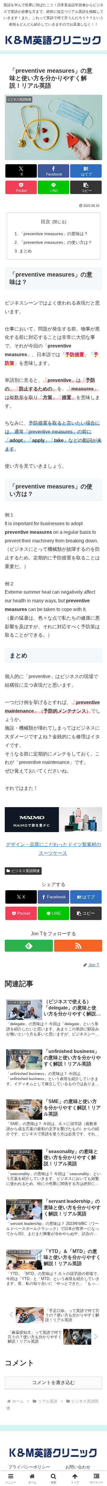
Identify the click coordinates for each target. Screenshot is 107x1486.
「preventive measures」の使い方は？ (55, 242)
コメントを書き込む (53, 1382)
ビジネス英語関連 (25, 871)
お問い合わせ (77, 1467)
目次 (45, 221)
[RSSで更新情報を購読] (78, 946)
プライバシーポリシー (29, 1467)
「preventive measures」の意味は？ (53, 233)
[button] (86, 187)
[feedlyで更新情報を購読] (29, 946)
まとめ (25, 251)
